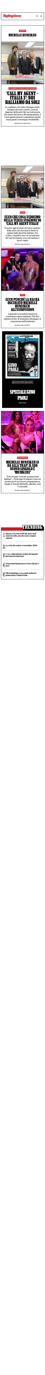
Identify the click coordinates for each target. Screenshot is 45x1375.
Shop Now (22, 403)
